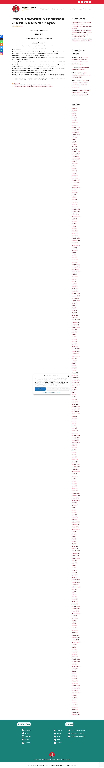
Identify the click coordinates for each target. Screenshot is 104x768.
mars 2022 (74, 231)
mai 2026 (74, 115)
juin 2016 (74, 392)
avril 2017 (74, 368)
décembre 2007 (76, 635)
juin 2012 (74, 507)
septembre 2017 (76, 356)
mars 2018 (74, 341)
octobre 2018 (75, 324)
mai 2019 (74, 308)
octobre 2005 (75, 690)
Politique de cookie (46, 392)
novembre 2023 (76, 182)
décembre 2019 (76, 293)
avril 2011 (74, 541)
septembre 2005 (76, 692)
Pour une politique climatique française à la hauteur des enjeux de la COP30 (81, 75)
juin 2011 (74, 536)
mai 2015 (74, 423)
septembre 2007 (76, 642)
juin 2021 (74, 252)
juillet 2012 (74, 505)
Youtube (27, 739)
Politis (58, 739)
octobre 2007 (75, 640)
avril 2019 (74, 310)
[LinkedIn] (87, 2)
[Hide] (0, 55)
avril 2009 (74, 596)
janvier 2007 (75, 656)
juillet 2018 (74, 332)
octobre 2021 (75, 243)
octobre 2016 (75, 382)
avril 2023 (74, 199)
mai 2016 (74, 394)
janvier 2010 (75, 577)
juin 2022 (74, 223)
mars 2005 (74, 705)
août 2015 (74, 416)
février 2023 (75, 204)
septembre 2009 (76, 587)
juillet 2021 (74, 250)
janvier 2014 (75, 462)
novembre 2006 (76, 661)
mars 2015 (74, 428)
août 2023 (74, 190)
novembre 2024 (76, 154)
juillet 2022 (74, 221)
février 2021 (75, 259)
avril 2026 (74, 117)
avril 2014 (74, 454)
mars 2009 (74, 599)
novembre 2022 (76, 211)
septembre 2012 (76, 500)
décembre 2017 (76, 348)
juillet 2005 (74, 697)
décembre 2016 (76, 377)
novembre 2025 (76, 129)
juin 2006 (74, 671)
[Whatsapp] (1, 41)
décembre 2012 (76, 493)
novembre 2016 (76, 380)
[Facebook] (79, 2)
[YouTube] (84, 2)
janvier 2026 (75, 125)
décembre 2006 (76, 659)
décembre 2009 (76, 579)
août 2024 (74, 161)
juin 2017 (74, 363)
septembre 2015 (76, 413)
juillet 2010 (74, 563)
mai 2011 (74, 539)
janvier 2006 (75, 683)
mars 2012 (74, 514)
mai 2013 (74, 481)
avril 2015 (74, 425)
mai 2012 (74, 510)
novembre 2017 (76, 351)
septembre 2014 (76, 442)
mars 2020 (74, 286)
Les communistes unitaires (78, 736)
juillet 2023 (74, 192)
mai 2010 (74, 567)
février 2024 (75, 175)
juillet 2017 (74, 360)
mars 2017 (74, 370)
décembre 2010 (76, 551)
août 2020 (74, 274)
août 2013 (74, 474)
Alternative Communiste (77, 733)
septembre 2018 (76, 327)
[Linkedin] (1, 50)
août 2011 (74, 531)
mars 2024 (74, 173)
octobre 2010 (75, 555)
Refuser (52, 389)
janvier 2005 (75, 709)
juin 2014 (74, 449)
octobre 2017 (75, 353)
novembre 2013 (76, 466)
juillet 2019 (74, 303)
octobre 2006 (75, 664)
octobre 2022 (75, 214)
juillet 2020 (74, 276)
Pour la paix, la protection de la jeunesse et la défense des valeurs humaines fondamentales (81, 92)
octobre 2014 (75, 440)
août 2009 (74, 589)
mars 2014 (74, 457)
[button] (68, 375)
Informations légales (39, 759)
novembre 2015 (76, 409)
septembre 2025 (76, 134)
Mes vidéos (64, 9)
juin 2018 (74, 334)
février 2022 (75, 233)
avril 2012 (74, 512)
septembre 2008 (76, 613)
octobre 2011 (75, 526)
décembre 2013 (76, 464)
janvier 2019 (75, 317)
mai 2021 (74, 255)
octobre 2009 (75, 584)
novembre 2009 (76, 582)
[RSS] (1, 44)
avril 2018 (74, 339)
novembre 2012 (76, 495)
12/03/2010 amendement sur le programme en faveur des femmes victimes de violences (33, 86)
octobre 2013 (75, 469)
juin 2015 (74, 421)
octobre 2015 (75, 411)
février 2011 (75, 546)
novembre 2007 (76, 637)
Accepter (40, 389)
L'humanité (59, 730)
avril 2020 (74, 283)
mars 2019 (74, 312)
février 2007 (75, 654)
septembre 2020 (76, 271)
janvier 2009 (75, 603)
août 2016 (74, 387)
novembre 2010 (76, 553)
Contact (82, 9)
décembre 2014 (76, 435)
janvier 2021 (75, 262)
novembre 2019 (76, 296)
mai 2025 (74, 142)
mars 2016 (74, 399)
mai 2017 (74, 365)
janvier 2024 (75, 178)
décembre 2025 (76, 127)
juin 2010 (74, 565)
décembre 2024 (76, 151)
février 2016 (75, 401)
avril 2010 (74, 570)
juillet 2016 (74, 389)
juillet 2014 (74, 447)
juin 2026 (74, 113)
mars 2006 (74, 678)
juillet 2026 (74, 110)
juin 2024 (74, 166)
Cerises (58, 736)
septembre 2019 (76, 300)
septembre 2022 (76, 216)
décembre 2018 (76, 320)
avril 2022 (74, 228)
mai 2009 (74, 594)
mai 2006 (74, 673)
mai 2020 (74, 281)
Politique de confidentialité (56, 392)
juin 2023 (74, 194)
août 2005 (74, 695)
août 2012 (74, 502)
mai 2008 (74, 623)
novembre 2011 (75, 524)
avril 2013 (74, 483)
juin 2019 (74, 305)
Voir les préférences (63, 389)
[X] (1, 39)
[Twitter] (82, 2)
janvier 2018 (75, 346)
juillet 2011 (74, 534)
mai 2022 (74, 226)
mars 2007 (74, 652)
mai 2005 (74, 702)
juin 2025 (74, 139)
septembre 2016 (76, 385)
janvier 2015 (75, 433)
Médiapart (59, 742)
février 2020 (75, 288)
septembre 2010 (76, 558)
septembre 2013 (76, 471)
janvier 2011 (75, 548)
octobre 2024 (75, 156)
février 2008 (75, 630)
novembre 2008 (76, 608)
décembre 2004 (76, 712)
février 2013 (75, 488)
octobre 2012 (75, 498)
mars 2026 (74, 120)
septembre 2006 (76, 666)
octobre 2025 (75, 132)
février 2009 (75, 601)
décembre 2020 (76, 264)
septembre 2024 (76, 158)
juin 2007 (74, 647)
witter (27, 733)
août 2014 (74, 445)
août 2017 (74, 358)
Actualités (55, 9)
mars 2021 (74, 257)
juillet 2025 (74, 137)
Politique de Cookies (50, 759)
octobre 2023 (75, 185)
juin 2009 (74, 591)
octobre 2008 (75, 611)
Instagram (28, 736)
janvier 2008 (75, 632)
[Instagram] (90, 2)
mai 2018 (74, 336)
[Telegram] (1, 47)
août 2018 (74, 329)
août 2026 (74, 108)
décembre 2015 (76, 406)
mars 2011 (74, 543)
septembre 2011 (76, 529)
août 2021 (74, 247)
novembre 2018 (76, 322)
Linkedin (27, 742)
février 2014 (75, 459)
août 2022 (74, 219)
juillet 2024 (74, 163)
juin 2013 (74, 478)
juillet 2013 (74, 476)
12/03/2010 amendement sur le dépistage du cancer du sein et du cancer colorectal (32, 85)
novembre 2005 (76, 688)
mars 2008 (74, 628)
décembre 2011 (76, 522)
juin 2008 (74, 620)
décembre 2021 (76, 238)
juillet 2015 (74, 418)
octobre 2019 (75, 298)
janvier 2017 (75, 375)
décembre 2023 (76, 180)
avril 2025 (74, 144)
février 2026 (75, 122)
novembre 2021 (76, 240)
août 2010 (74, 560)
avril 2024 (74, 170)
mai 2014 (74, 452)
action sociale (17, 83)
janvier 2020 (75, 291)
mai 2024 (74, 168)
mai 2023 (74, 197)
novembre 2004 (76, 714)
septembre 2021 (76, 245)
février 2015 (75, 430)
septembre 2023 (76, 187)
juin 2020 (74, 279)
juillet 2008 (74, 618)
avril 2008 (74, 625)
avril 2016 (74, 397)
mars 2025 (74, 146)
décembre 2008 (76, 606)
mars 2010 (74, 572)
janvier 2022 (75, 235)
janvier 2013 (75, 490)
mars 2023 (74, 202)
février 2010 (75, 575)
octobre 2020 (75, 269)
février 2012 (75, 517)
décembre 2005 (76, 685)
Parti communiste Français (78, 730)
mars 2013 (74, 486)
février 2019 (75, 315)
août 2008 (74, 615)
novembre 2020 (76, 267)
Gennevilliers (43, 9)
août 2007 (74, 644)
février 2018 (75, 344)
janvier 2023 (75, 206)
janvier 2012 (75, 519)
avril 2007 (74, 649)
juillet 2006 (74, 668)
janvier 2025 (75, 149)
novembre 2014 (76, 437)
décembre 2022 (76, 209)
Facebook (27, 730)
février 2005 (75, 707)
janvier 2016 (75, 404)
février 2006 (75, 680)
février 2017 (75, 372)
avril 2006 (74, 676)
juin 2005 (74, 700)
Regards (59, 733)
